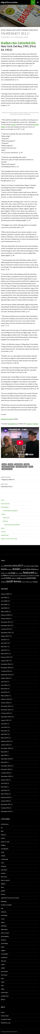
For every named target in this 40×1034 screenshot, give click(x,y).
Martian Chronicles (7, 419)
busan (16, 568)
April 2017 (4, 650)
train (2, 978)
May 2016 (4, 688)
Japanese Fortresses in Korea (10, 898)
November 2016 (6, 667)
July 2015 (4, 724)
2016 (15, 565)
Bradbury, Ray (9, 42)
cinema (8, 30)
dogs (13, 573)
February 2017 (5, 657)
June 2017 (4, 643)
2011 (2, 566)
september (31, 578)
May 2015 (4, 731)
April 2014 (4, 755)
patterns (14, 578)
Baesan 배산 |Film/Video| (12, 524)
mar (2, 908)
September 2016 (6, 674)
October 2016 (5, 671)
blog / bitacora (5, 503)
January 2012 (5, 801)
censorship (18, 464)
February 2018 (5, 615)
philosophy (4, 929)
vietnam (35, 582)
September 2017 (6, 632)
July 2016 (4, 681)
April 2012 (4, 790)
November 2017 (6, 625)
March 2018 (4, 611)
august (32, 566)
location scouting (6, 905)
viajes (30, 582)
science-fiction (7, 469)
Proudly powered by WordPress (9, 1031)
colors (6, 573)
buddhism (9, 569)
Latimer (13, 124)
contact (3, 531)
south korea (13, 581)
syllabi (3, 968)
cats (24, 569)
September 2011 (6, 811)
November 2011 (6, 804)
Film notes (4, 877)
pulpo (2, 947)
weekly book (33, 30)
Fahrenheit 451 (26, 42)
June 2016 (4, 685)
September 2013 (6, 759)
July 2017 (4, 639)
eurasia (3, 873)
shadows (3, 582)
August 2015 (5, 720)
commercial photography (10, 510)
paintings (4, 926)
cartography (4, 849)
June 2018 (4, 601)
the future (4, 975)
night (2, 578)
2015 (10, 566)
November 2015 (6, 710)
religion (19, 578)
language (4, 901)
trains (27, 582)
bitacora (3, 834)
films (8, 575)
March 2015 (4, 738)
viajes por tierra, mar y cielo (9, 538)
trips (2, 985)
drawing (3, 866)
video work (6, 517)
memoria (25, 30)
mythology (4, 915)
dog (9, 573)
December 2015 (6, 706)
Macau (34, 575)
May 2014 (4, 752)
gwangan (23, 575)
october (7, 578)
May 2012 (4, 787)
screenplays (4, 954)
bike (2, 831)
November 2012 (6, 769)
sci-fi (31, 466)
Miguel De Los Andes (9, 2)
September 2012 (6, 776)
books (3, 30)
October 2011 (5, 808)
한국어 (3, 999)
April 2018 (4, 608)
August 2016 (5, 678)
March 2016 (4, 695)
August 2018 (5, 594)
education (4, 870)
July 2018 (4, 597)
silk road (3, 961)
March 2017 (4, 653)
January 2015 (5, 745)
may (37, 575)
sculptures (4, 957)
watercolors (4, 992)
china (28, 569)
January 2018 (5, 618)
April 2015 (4, 734)
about (3, 528)
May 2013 (4, 762)
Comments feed (6, 1019)
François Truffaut (32, 424)
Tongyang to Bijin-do (8, 478)
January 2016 (5, 702)
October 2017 (5, 629)
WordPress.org (5, 1023)
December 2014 (6, 748)
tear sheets (4, 971)
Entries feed (4, 1016)
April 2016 (4, 692)
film (4, 575)
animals (28, 566)
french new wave (22, 466)
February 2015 (5, 741)
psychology (4, 943)
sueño (3, 964)
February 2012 (5, 797)
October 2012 (5, 773)
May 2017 (4, 646)
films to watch (16, 30)
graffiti (3, 891)
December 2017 (6, 622)
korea (30, 575)
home (2, 500)
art (2, 827)
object (3, 922)
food (11, 575)
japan (27, 575)
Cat (21, 569)
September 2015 (6, 717)
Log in (3, 1012)
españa (21, 573)
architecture (5, 824)
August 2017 (5, 636)
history (3, 894)
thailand (23, 582)
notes (3, 919)
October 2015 (5, 713)
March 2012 (4, 794)
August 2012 (5, 780)
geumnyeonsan (16, 575)
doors (17, 573)
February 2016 (5, 699)
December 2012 (6, 766)
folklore (3, 884)
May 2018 (4, 604)
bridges (3, 845)
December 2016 (6, 664)
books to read (5, 841)
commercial (4, 859)
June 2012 (4, 783)
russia (24, 578)
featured (28, 572)
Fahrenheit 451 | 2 (6, 485)
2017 (20, 565)
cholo (2, 852)
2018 (24, 566)
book (4, 464)
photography (5, 507)
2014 (6, 566)
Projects (5, 521)
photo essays (5, 933)
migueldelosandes (22, 37)
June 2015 (4, 727)
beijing (36, 566)
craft (2, 863)
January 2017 (5, 660)
